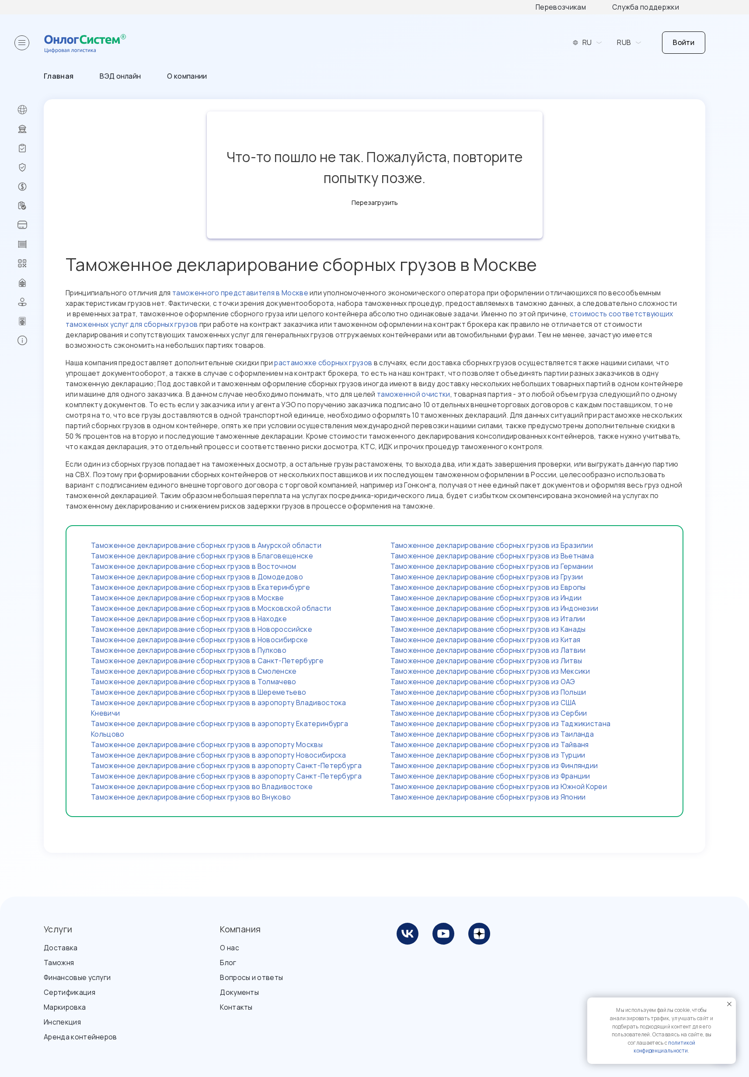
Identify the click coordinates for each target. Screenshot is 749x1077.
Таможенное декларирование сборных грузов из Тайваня (489, 744)
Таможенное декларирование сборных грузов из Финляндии (494, 765)
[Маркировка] (30, 263)
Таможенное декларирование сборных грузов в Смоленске (194, 671)
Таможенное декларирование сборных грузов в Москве (187, 598)
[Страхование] (30, 167)
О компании (187, 76)
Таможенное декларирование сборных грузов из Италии (487, 618)
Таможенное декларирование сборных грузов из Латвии (488, 650)
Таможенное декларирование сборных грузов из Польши (488, 692)
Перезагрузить (375, 202)
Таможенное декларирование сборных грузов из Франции (490, 776)
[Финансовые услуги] (30, 186)
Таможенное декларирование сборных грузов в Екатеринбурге (200, 587)
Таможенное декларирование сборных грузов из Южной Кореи (498, 786)
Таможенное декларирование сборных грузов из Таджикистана (500, 723)
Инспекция (62, 1022)
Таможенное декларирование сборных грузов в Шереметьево (198, 692)
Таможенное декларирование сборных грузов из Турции (487, 755)
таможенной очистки (413, 394)
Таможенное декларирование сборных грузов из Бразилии (491, 545)
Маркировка (65, 1007)
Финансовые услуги (77, 977)
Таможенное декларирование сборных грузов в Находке (189, 618)
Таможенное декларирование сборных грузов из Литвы (486, 660)
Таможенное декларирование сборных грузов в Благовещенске (202, 556)
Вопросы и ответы (251, 977)
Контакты (236, 1007)
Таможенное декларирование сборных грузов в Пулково (188, 650)
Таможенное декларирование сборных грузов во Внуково (191, 797)
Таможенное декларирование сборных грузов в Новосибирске (199, 639)
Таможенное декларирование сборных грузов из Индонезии (494, 608)
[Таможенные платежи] (30, 225)
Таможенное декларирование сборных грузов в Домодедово (197, 577)
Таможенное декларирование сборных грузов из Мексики (490, 671)
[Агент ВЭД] (30, 302)
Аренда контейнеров (80, 1037)
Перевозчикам (561, 7)
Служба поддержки (645, 7)
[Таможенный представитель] (30, 321)
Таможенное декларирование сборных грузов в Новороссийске (201, 629)
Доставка (61, 947)
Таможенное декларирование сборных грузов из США (483, 702)
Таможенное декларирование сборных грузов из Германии (491, 566)
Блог (228, 962)
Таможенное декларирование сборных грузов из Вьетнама (492, 556)
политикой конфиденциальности (664, 1047)
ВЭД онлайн (120, 76)
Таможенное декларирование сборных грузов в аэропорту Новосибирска (218, 755)
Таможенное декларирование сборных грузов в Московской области (211, 608)
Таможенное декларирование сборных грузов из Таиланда (492, 734)
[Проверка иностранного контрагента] (30, 206)
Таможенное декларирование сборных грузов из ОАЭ (482, 681)
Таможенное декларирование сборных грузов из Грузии (486, 577)
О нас (229, 947)
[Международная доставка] (30, 109)
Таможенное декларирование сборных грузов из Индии (486, 598)
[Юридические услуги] (30, 282)
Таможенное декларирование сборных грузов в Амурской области (206, 545)
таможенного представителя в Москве (240, 293)
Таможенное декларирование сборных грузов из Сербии (488, 713)
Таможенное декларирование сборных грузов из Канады (488, 629)
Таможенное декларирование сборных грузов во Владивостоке (202, 786)
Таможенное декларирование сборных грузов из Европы (488, 587)
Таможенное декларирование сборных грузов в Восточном (193, 566)
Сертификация (69, 992)
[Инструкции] (30, 340)
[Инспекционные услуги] (30, 148)
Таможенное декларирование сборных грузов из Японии (488, 797)
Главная (58, 76)
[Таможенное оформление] (30, 129)
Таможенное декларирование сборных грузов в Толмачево (193, 681)
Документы (239, 992)
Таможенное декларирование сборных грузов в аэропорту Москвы (207, 744)
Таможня (59, 962)
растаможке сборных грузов (323, 362)
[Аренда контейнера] (30, 244)
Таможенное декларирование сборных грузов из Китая (485, 639)
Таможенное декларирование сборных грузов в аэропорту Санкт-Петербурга (226, 765)
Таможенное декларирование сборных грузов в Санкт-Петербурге (207, 660)
